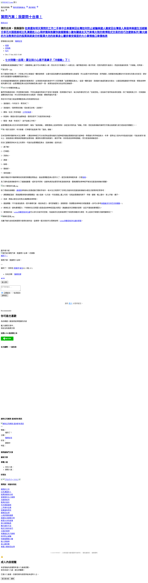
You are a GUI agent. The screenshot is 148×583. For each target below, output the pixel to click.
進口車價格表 (99, 36)
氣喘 (84, 177)
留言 (21, 268)
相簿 (7, 45)
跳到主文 (4, 23)
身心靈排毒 (64, 36)
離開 (12, 579)
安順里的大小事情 (81, 36)
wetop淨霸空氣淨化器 (22, 212)
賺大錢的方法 (6, 526)
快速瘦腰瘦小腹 (64, 32)
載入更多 (4, 282)
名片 (7, 51)
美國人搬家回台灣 (108, 28)
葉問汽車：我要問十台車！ (21, 17)
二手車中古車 (61, 28)
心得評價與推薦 (46, 32)
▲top (3, 278)
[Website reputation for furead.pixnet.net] (2, 479)
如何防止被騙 (90, 28)
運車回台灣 (75, 28)
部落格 (7, 48)
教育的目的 (15, 36)
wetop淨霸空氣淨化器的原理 (70, 221)
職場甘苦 (18, 41)
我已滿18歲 (5, 579)
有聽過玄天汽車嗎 (84, 32)
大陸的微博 (100, 32)
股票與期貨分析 (31, 36)
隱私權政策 (86, 553)
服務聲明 (94, 553)
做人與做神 (125, 28)
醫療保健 (17, 274)
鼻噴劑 (19, 190)
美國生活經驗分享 (8, 518)
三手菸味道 (27, 112)
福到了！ (4, 256)
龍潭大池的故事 (49, 36)
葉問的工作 (47, 28)
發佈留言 (4, 295)
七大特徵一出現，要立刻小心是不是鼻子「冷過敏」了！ (37, 60)
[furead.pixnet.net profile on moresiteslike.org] (20, 479)
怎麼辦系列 (132, 32)
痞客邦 (16, 268)
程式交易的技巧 (116, 32)
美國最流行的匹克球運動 (110, 203)
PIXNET (57, 553)
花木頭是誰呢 (14, 32)
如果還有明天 (33, 28)
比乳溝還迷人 (29, 32)
